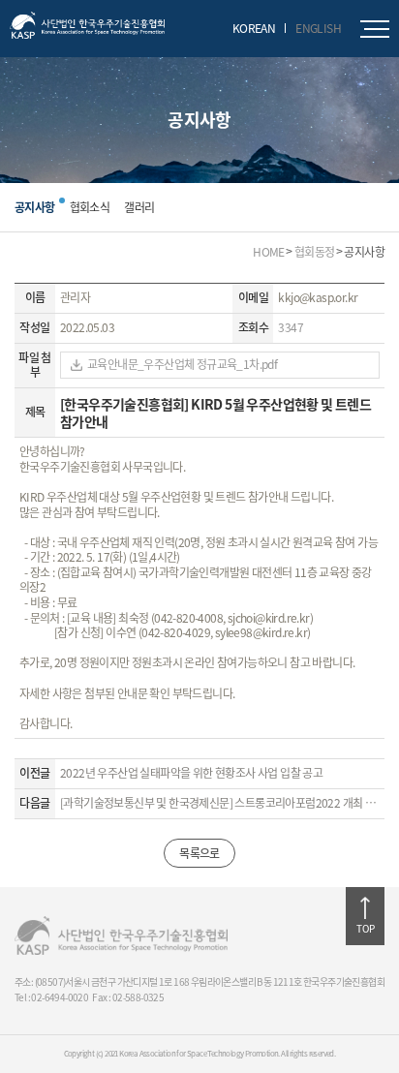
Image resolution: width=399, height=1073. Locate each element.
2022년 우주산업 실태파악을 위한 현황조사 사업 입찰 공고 (191, 774)
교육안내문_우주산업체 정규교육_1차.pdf (182, 364)
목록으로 (199, 853)
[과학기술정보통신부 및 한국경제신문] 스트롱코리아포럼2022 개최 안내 (220, 804)
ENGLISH (318, 28)
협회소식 (90, 207)
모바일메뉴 (374, 29)
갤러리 (139, 207)
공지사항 (35, 207)
